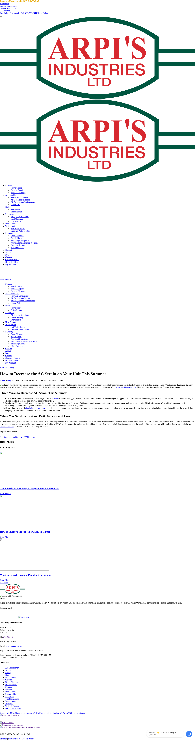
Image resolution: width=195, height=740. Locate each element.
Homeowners (11, 684)
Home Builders (11, 262)
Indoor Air (9, 214)
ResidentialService (4, 4)
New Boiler (15, 209)
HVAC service (29, 437)
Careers (8, 257)
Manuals (8, 689)
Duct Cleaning (17, 219)
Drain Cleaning (17, 236)
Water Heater (10, 226)
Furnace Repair (17, 190)
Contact (8, 250)
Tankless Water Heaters (20, 231)
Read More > (5, 493)
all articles (4, 582)
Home (2, 380)
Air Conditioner (12, 195)
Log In (3, 13)
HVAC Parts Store (13, 708)
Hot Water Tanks (18, 228)
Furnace (8, 185)
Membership (10, 694)
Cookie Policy (28, 739)
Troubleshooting (12, 699)
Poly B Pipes (16, 238)
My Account (10, 264)
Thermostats (16, 221)
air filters (55, 398)
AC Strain (4, 437)
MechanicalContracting (8, 9)
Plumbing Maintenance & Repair (24, 243)
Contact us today (7, 426)
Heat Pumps (10, 224)
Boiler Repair (16, 212)
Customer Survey (12, 259)
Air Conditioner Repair (20, 200)
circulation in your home (35, 408)
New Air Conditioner (19, 197)
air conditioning (15, 437)
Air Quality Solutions (20, 216)
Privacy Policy (14, 739)
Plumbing (9, 233)
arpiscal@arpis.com (14, 646)
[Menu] (1, 16)
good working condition (126, 387)
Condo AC (15, 204)
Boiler (7, 207)
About (8, 252)
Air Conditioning (7, 367)
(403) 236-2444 (9, 637)
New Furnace (16, 188)
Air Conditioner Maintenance (23, 202)
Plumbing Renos (18, 245)
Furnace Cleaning (18, 192)
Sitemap (3, 739)
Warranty (9, 704)
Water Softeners (17, 247)
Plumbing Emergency (20, 240)
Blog (7, 255)
